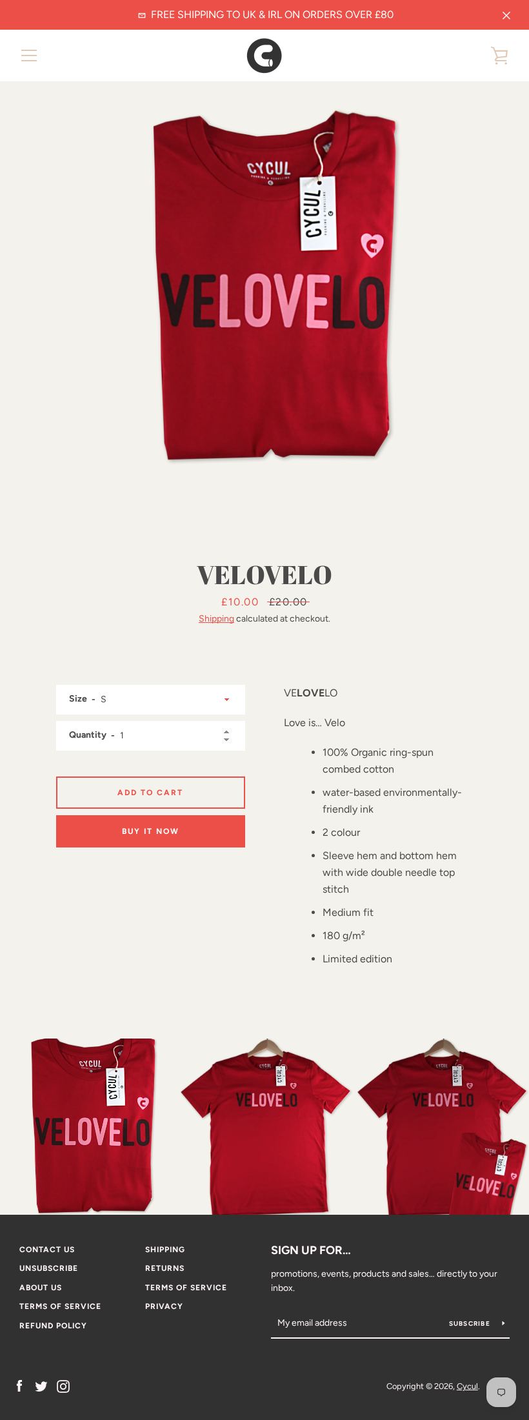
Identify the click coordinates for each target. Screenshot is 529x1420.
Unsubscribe (48, 1268)
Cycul (467, 1386)
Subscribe (471, 1323)
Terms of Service (186, 1287)
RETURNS (165, 1268)
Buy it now (150, 831)
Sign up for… (311, 1250)
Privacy (164, 1306)
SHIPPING (165, 1249)
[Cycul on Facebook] (19, 1385)
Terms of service (60, 1306)
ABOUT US (40, 1287)
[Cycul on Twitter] (41, 1385)
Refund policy (53, 1325)
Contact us (47, 1249)
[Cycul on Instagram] (63, 1385)
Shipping (216, 618)
